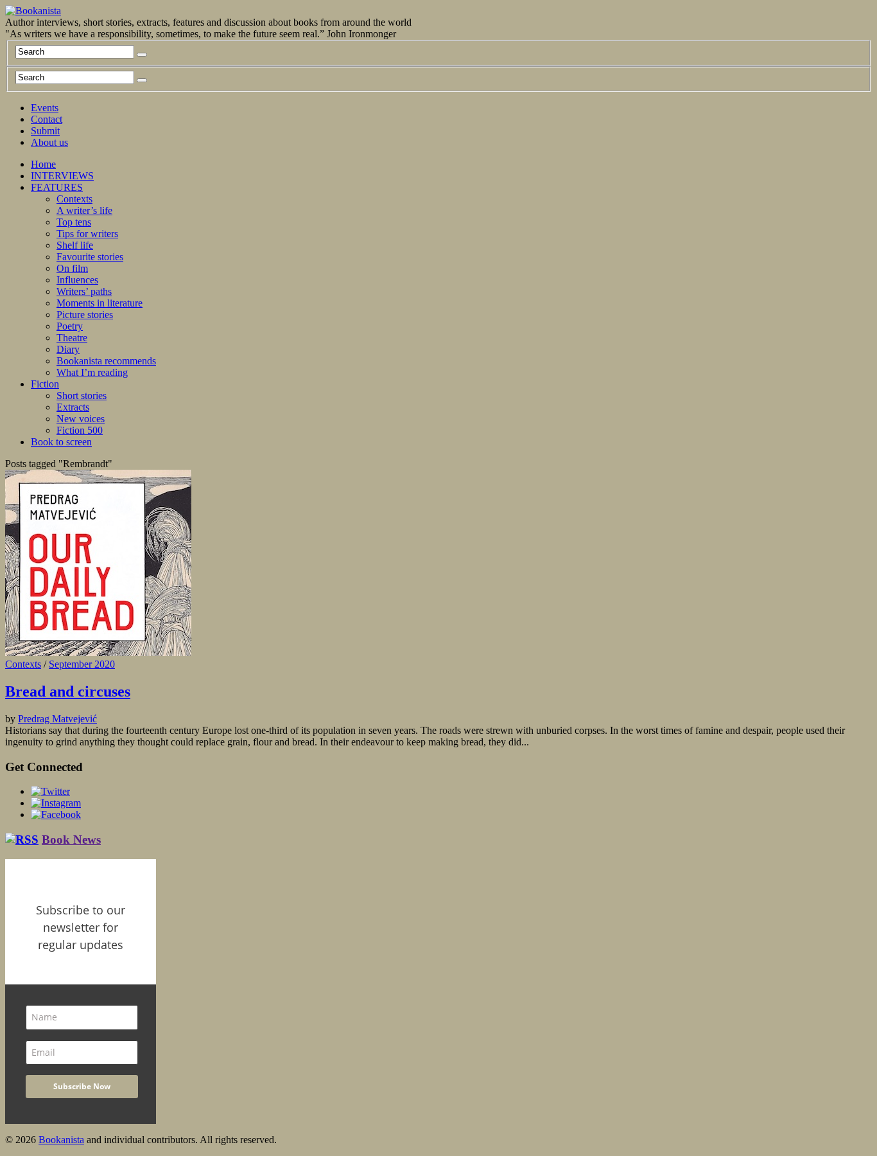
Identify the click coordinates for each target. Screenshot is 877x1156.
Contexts (74, 198)
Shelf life (74, 245)
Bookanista (61, 1139)
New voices (80, 418)
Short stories (81, 395)
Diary (68, 349)
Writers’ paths (84, 291)
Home (43, 164)
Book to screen (61, 441)
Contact (46, 119)
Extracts (72, 407)
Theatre (71, 337)
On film (72, 268)
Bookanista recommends (106, 360)
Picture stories (84, 314)
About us (49, 142)
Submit (45, 130)
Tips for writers (87, 233)
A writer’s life (84, 210)
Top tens (73, 222)
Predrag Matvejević (57, 718)
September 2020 (82, 664)
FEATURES (57, 187)
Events (44, 107)
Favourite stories (89, 256)
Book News (71, 839)
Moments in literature (99, 303)
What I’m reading (92, 372)
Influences (77, 279)
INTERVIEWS (62, 175)
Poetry (69, 326)
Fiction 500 (79, 430)
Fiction (45, 383)
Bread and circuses (67, 691)
